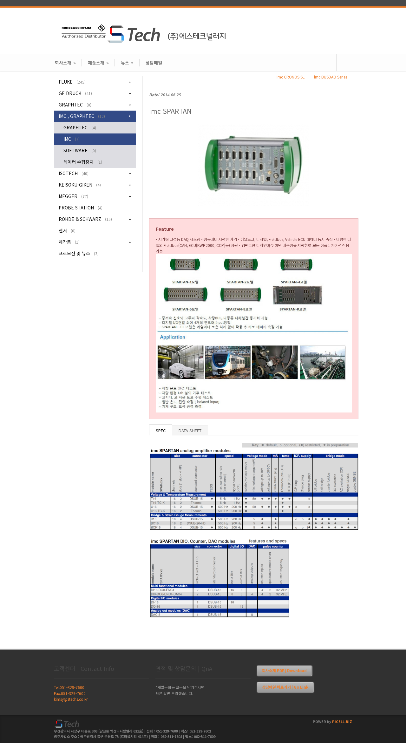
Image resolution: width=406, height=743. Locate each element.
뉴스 (127, 62)
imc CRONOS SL (290, 76)
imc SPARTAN (170, 111)
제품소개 (98, 62)
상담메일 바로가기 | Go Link (285, 687)
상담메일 (154, 62)
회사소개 (65, 62)
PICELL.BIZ (342, 721)
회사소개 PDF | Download (284, 670)
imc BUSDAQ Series (330, 76)
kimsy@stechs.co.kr (71, 699)
